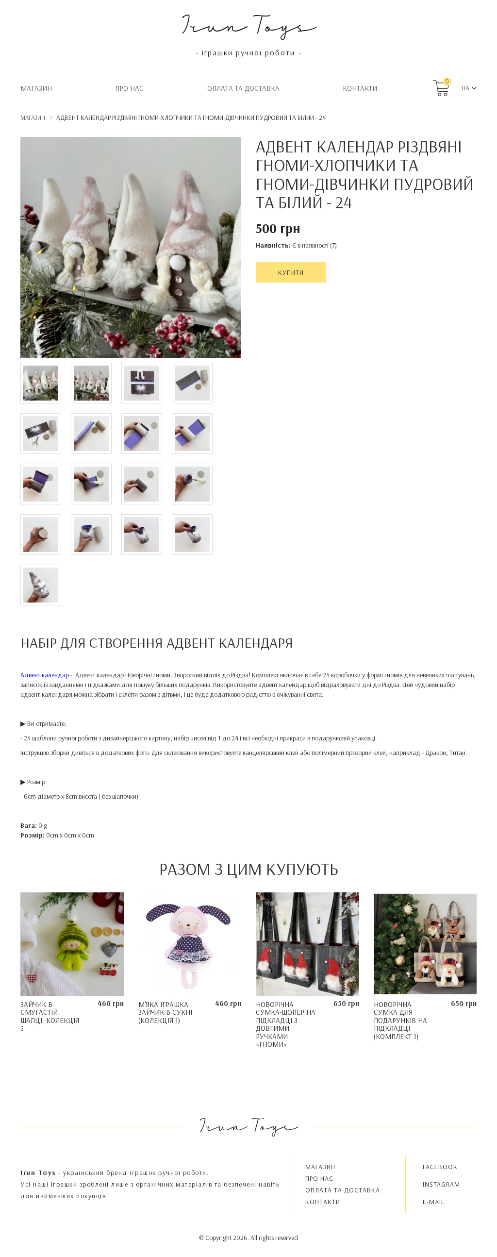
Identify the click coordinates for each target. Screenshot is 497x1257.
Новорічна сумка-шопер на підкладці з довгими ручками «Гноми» (285, 1024)
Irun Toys (249, 24)
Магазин (36, 88)
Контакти (360, 88)
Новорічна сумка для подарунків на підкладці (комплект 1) (400, 1020)
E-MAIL (434, 1201)
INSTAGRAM (441, 1184)
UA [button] (465, 88)
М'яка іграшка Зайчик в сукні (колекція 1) (165, 1012)
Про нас (129, 88)
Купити (291, 272)
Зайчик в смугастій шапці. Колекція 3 (49, 1016)
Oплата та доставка (243, 88)
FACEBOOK (440, 1166)
